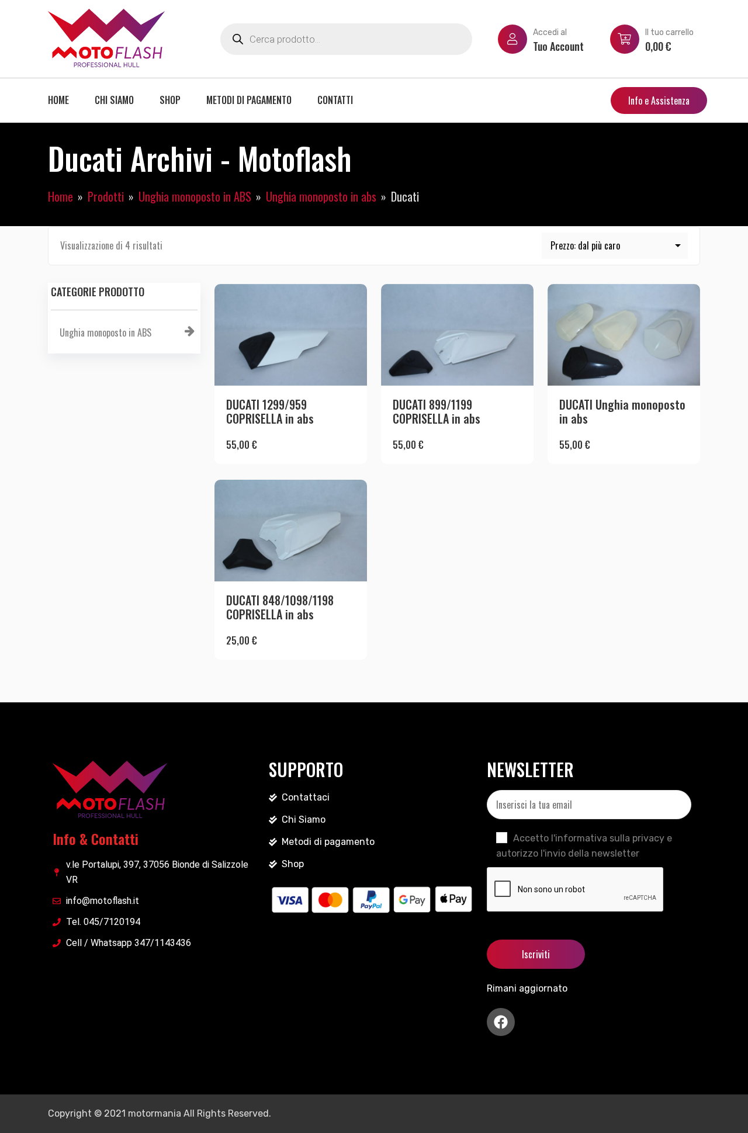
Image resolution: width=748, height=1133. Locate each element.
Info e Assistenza (659, 100)
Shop (170, 100)
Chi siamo (114, 100)
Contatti (335, 100)
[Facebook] (501, 1022)
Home (58, 100)
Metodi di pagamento (249, 100)
